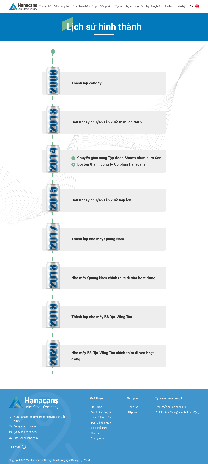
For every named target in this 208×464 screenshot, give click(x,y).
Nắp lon (132, 412)
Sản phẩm (106, 6)
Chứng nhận (98, 438)
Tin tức (169, 6)
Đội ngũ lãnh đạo (101, 422)
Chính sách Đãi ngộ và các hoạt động (177, 412)
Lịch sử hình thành (101, 417)
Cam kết (95, 433)
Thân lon (133, 406)
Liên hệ (181, 6)
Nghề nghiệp (154, 6)
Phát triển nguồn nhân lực (171, 406)
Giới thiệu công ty (101, 412)
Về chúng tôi (62, 6)
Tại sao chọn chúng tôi (129, 6)
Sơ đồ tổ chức (99, 427)
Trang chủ (45, 6)
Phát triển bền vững (85, 6)
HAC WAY (96, 406)
